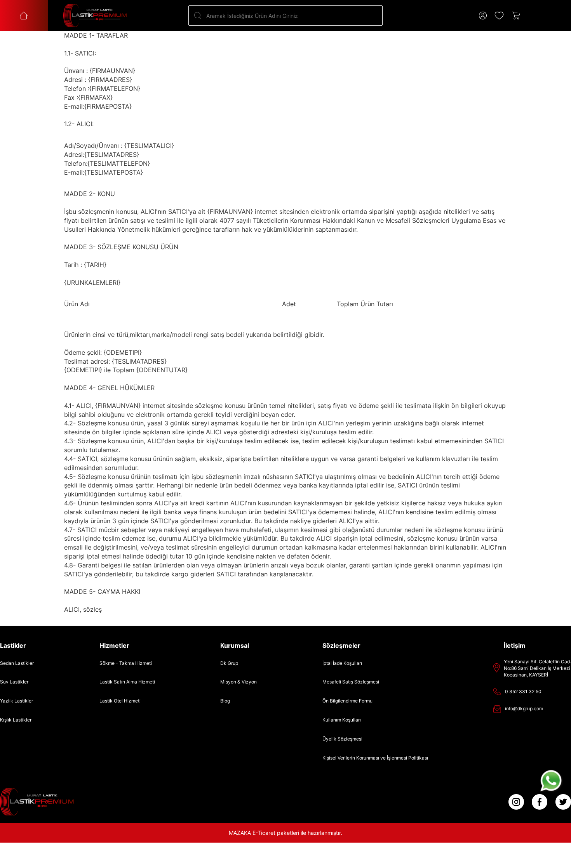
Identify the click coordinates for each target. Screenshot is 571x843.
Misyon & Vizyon (238, 682)
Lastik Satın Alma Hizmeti (127, 682)
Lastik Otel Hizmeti (120, 701)
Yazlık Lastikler (16, 701)
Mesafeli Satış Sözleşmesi (350, 682)
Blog (225, 701)
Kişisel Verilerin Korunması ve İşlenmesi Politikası (375, 758)
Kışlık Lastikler (15, 720)
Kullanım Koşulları (341, 720)
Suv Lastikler (14, 682)
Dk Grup (229, 663)
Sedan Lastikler (17, 663)
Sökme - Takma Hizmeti (125, 663)
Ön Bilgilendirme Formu (347, 701)
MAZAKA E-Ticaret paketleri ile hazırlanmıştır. (285, 832)
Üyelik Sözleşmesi (342, 739)
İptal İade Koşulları (342, 663)
